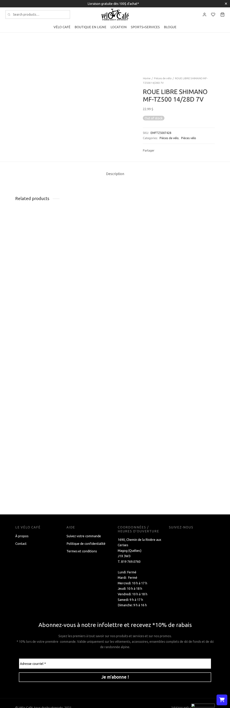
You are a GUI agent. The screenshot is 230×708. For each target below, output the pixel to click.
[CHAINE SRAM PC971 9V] (38, 244)
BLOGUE (170, 27)
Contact (21, 543)
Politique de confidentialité (85, 543)
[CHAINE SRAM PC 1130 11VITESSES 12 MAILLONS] (192, 353)
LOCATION (119, 27)
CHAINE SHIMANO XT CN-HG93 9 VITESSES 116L (85, 263)
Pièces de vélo (163, 78)
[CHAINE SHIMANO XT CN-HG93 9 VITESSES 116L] (89, 237)
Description (115, 174)
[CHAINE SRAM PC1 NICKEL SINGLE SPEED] (141, 353)
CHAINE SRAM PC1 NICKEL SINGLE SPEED (138, 495)
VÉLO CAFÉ (62, 27)
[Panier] (222, 14)
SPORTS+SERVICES (145, 27)
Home (147, 78)
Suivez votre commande (83, 536)
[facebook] (171, 536)
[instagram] (178, 536)
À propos (21, 536)
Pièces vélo (188, 138)
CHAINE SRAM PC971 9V (33, 275)
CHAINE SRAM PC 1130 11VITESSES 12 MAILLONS (188, 495)
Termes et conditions (81, 551)
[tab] (115, 174)
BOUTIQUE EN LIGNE (90, 27)
